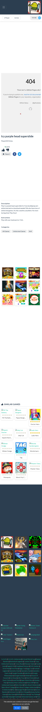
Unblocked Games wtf (28, 697)
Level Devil (16, 680)
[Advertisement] (21, 47)
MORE (34, 18)
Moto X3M (30, 683)
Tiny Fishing (35, 694)
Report (7, 154)
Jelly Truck (21, 678)
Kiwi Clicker (30, 678)
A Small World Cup (28, 659)
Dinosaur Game (29, 664)
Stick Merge (24, 692)
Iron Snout (13, 678)
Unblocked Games (19, 231)
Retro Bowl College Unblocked (26, 687)
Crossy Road (19, 664)
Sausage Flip (21, 690)
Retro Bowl (19, 685)
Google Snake (19, 675)
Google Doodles (17, 673)
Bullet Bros (28, 673)
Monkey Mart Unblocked (17, 683)
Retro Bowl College (8, 687)
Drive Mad (6, 668)
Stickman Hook (14, 692)
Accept (17, 708)
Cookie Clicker (29, 661)
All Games (6, 231)
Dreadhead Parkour (22, 666)
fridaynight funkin (14, 697)
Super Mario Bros (27, 680)
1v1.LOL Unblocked (15, 659)
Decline (24, 708)
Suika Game (12, 694)
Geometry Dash (14, 671)
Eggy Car (22, 668)
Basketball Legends (16, 661)
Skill (30, 231)
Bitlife (19, 694)
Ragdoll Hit (11, 666)
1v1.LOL (4, 659)
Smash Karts (30, 690)
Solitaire (28, 675)
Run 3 (14, 690)
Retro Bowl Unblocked (32, 685)
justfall (4, 697)
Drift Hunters (34, 666)
